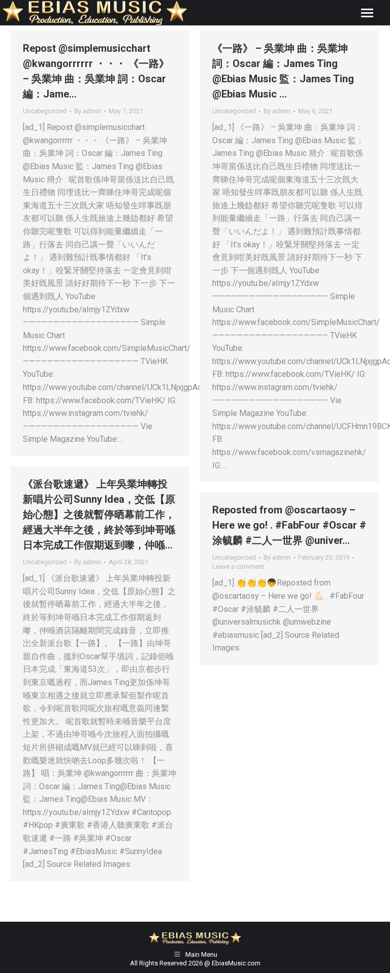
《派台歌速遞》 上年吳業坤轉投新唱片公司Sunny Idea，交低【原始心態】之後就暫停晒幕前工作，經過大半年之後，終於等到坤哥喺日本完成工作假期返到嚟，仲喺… (99, 514)
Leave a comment (238, 566)
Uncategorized (45, 111)
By (87, 111)
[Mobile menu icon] (367, 13)
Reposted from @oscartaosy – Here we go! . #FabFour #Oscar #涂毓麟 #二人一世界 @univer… (289, 525)
